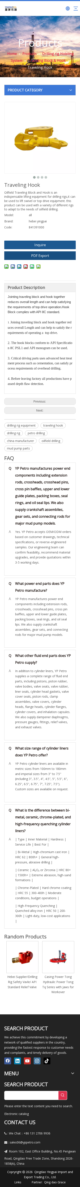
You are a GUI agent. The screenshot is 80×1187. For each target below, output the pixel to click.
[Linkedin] (17, 1060)
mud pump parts (18, 448)
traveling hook (53, 425)
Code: (8, 227)
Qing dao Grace (55, 1182)
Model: (9, 215)
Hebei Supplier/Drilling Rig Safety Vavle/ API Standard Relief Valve (22, 982)
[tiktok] (47, 1060)
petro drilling (36, 433)
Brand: (8, 221)
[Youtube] (27, 1060)
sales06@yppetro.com (25, 1142)
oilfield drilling (51, 441)
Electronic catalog (16, 1114)
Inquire (40, 245)
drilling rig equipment (21, 425)
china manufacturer (20, 441)
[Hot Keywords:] (62, 1095)
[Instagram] (37, 1060)
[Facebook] (7, 1060)
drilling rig (13, 433)
